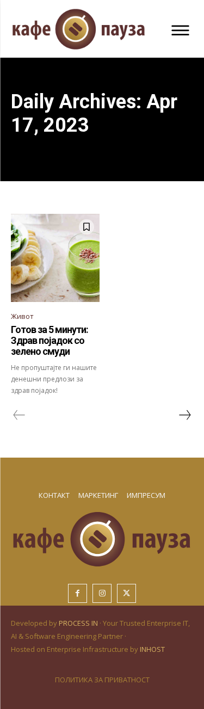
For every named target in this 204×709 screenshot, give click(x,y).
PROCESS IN (79, 623)
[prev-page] (19, 415)
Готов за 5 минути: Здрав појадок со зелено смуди (49, 340)
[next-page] (184, 415)
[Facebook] (77, 593)
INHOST (152, 649)
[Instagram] (102, 593)
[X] (126, 593)
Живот (22, 316)
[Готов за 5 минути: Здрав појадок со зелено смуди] (55, 258)
